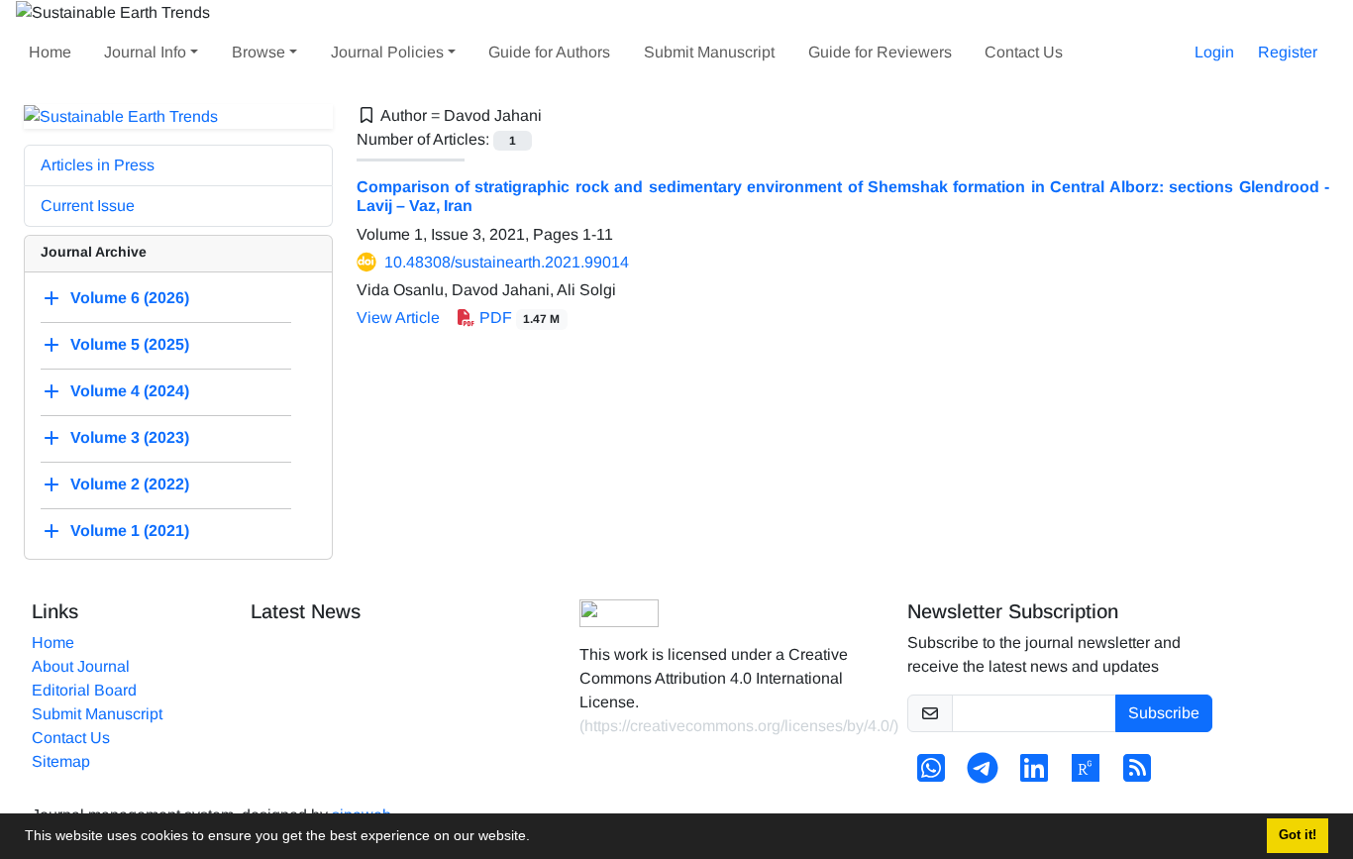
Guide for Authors (549, 52)
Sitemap (61, 761)
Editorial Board (84, 690)
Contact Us (1024, 52)
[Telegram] (982, 774)
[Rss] (1137, 774)
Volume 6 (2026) (129, 298)
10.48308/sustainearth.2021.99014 (506, 262)
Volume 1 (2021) (129, 531)
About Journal (81, 666)
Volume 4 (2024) (129, 391)
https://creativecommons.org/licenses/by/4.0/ (738, 725)
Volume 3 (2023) (129, 438)
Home (50, 52)
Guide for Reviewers (880, 52)
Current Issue (88, 205)
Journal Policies (387, 52)
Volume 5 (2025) (129, 345)
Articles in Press (98, 165)
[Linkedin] (1034, 774)
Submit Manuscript (709, 52)
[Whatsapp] (931, 774)
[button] (537, 838)
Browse (258, 52)
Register (1287, 52)
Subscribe (1163, 712)
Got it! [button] (1297, 835)
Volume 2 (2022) (129, 485)
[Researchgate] (1085, 774)
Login (1214, 52)
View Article (398, 317)
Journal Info (145, 52)
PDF (518, 317)
